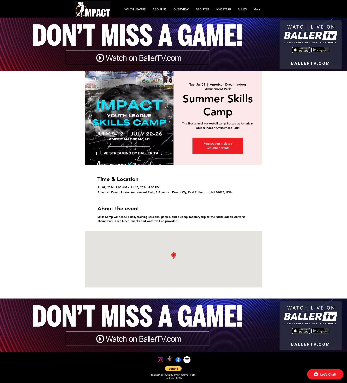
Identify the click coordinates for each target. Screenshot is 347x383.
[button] (173, 368)
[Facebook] (178, 359)
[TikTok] (169, 359)
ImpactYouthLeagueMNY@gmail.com (173, 374)
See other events (218, 148)
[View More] (188, 44)
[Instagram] (160, 359)
